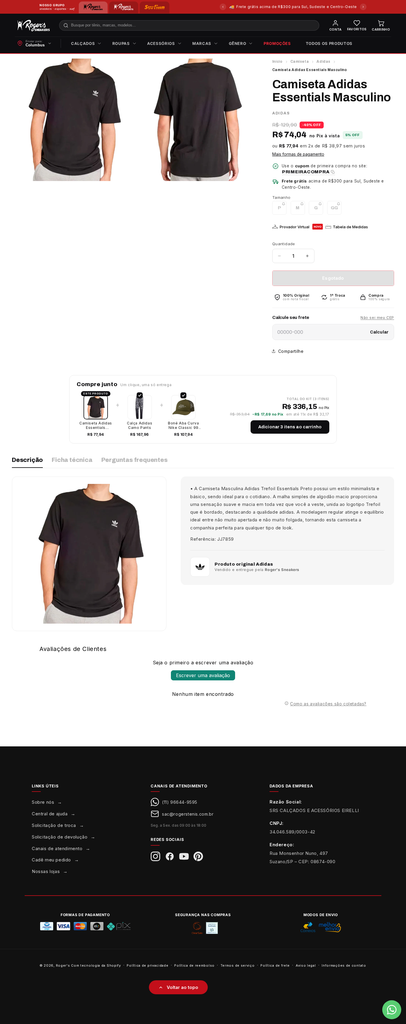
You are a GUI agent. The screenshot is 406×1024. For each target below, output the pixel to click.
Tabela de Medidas (350, 226)
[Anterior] (223, 7)
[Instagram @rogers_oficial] (155, 856)
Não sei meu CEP (377, 317)
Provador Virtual (294, 226)
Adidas (324, 61)
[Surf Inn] (154, 7)
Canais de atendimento (57, 848)
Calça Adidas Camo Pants (139, 425)
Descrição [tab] (27, 460)
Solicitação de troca (54, 825)
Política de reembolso (194, 965)
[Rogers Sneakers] (93, 7)
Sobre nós (43, 802)
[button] (84, 43)
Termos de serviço (238, 965)
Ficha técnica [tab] (72, 460)
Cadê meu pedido (51, 860)
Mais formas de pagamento (298, 154)
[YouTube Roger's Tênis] (184, 856)
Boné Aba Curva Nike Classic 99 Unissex (183, 425)
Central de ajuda (50, 814)
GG (336, 210)
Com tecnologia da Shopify (96, 965)
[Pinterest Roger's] (198, 856)
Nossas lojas (46, 871)
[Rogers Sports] (123, 7)
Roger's (63, 965)
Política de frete (275, 965)
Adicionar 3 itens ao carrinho (290, 427)
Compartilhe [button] (291, 351)
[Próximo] (363, 7)
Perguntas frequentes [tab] (134, 460)
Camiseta (299, 61)
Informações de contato (344, 965)
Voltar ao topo (182, 987)
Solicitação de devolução (59, 837)
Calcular (379, 332)
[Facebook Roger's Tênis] (169, 856)
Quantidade (283, 243)
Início (277, 61)
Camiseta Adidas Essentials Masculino (95, 425)
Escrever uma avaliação (203, 675)
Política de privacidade (147, 965)
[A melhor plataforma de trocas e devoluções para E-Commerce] (212, 928)
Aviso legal (306, 965)
